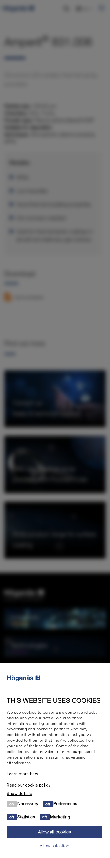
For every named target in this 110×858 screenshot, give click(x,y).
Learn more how (22, 774)
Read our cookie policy (28, 785)
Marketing (60, 816)
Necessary (27, 803)
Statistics (26, 816)
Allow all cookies (54, 831)
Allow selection (54, 845)
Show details (19, 793)
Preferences (65, 803)
